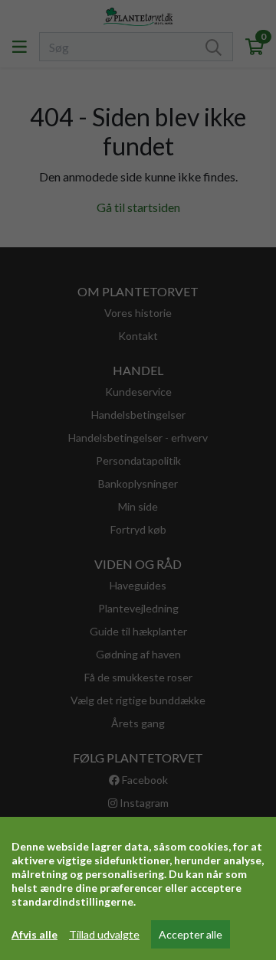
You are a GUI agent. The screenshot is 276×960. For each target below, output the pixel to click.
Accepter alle (190, 934)
